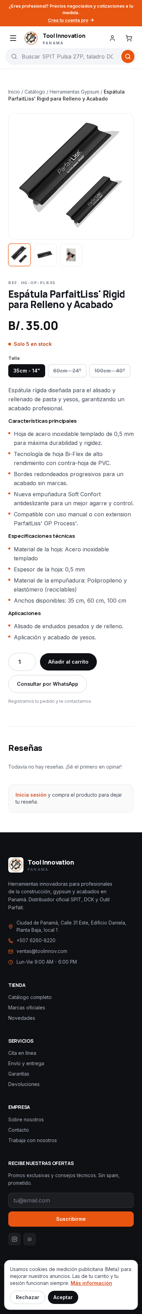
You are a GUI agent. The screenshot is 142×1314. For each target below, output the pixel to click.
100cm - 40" (109, 371)
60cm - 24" (67, 371)
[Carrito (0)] (128, 38)
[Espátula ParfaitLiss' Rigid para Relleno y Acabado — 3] (71, 255)
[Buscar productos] (127, 56)
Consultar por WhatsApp (47, 684)
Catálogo (34, 92)
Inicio (14, 92)
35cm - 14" (26, 371)
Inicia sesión (31, 795)
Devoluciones (24, 1084)
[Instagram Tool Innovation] (14, 1239)
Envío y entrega (26, 1063)
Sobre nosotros (26, 1119)
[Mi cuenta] (112, 38)
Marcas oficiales (26, 1007)
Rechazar (27, 1297)
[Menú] (13, 38)
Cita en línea (22, 1053)
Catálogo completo (30, 997)
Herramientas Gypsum (74, 92)
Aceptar (63, 1297)
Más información (91, 1283)
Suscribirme (71, 1219)
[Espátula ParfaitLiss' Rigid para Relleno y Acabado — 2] (45, 255)
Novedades (21, 1018)
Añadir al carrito (68, 662)
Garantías (18, 1074)
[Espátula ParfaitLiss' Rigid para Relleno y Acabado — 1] (19, 255)
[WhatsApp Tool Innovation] (29, 1239)
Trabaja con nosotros (32, 1140)
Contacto (18, 1130)
